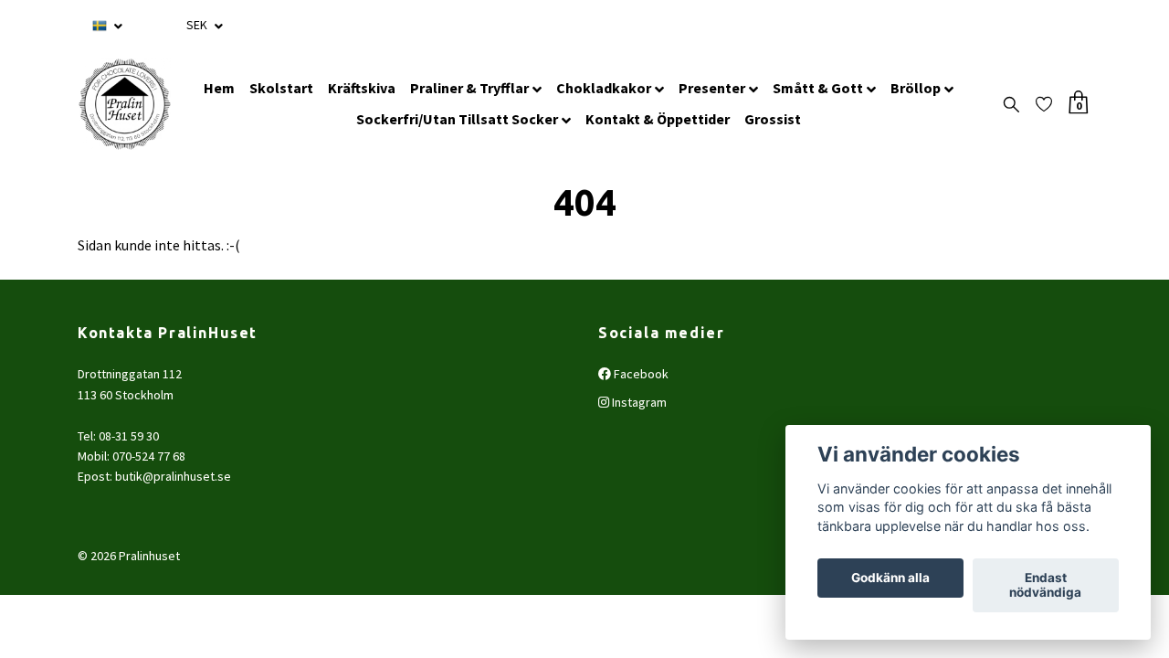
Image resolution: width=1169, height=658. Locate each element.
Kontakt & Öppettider (657, 119)
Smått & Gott (818, 88)
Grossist (772, 119)
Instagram (638, 402)
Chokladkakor (603, 88)
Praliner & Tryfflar (469, 88)
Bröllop (915, 88)
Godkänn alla (890, 578)
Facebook (640, 374)
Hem (219, 88)
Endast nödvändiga (1045, 585)
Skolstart (281, 88)
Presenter (712, 88)
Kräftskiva (361, 88)
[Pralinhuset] (125, 104)
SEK (198, 24)
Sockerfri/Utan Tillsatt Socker (457, 119)
